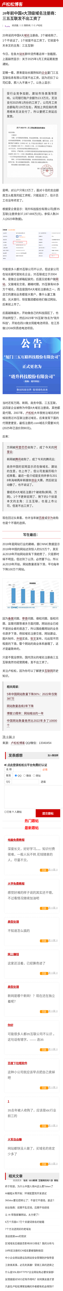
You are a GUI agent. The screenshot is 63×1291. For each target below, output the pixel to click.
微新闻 (27, 25)
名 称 (9, 769)
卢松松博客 (12, 4)
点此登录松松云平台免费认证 (27, 765)
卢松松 (39, 25)
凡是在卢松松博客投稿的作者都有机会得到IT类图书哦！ (29, 1286)
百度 (41, 517)
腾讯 (18, 459)
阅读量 (14, 25)
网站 (56, 1180)
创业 (34, 480)
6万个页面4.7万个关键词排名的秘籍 (24, 1221)
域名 (27, 35)
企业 (44, 72)
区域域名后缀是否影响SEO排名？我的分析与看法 (29, 1243)
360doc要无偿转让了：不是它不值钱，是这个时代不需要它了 (29, 1200)
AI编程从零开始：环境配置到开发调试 (26, 1193)
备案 (11, 618)
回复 (44, 870)
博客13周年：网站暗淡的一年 (25, 713)
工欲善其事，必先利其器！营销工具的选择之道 (29, 1265)
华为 (50, 517)
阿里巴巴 (21, 447)
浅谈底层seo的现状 (15, 1236)
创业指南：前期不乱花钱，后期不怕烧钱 (27, 1207)
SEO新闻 (33, 1180)
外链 (19, 638)
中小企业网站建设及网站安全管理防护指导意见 (29, 1257)
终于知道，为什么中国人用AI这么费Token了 (29, 1186)
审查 (25, 618)
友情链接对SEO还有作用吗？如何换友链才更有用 (29, 1279)
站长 (22, 54)
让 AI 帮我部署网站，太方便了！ (23, 1214)
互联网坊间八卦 (45, 1180)
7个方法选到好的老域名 (18, 1229)
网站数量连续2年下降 (20, 706)
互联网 (48, 670)
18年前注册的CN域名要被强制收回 (24, 1250)
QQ (8, 781)
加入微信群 (53, 755)
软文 (33, 638)
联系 (8, 775)
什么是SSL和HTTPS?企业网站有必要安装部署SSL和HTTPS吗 (29, 1272)
